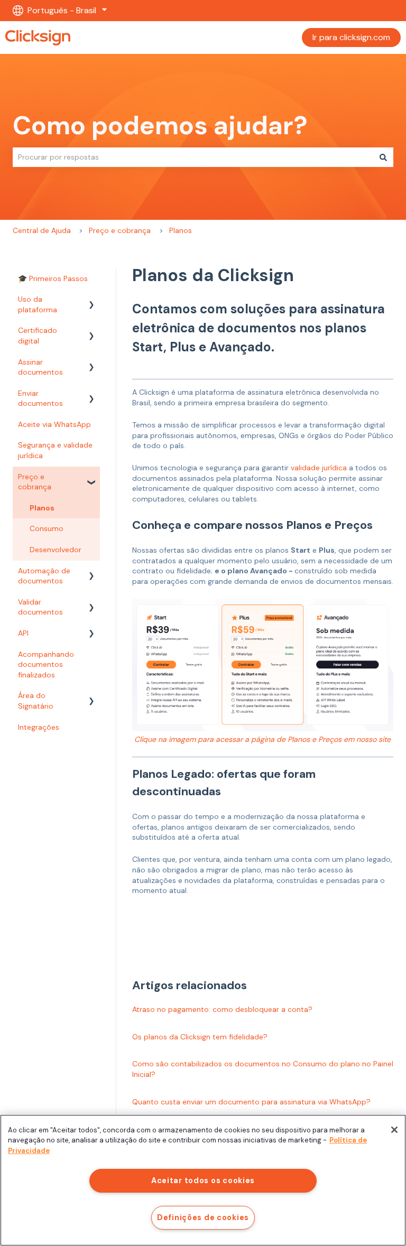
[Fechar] (394, 1129)
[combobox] (193, 156)
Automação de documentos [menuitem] (44, 576)
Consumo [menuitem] (46, 528)
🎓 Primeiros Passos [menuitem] (53, 278)
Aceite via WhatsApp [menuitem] (54, 424)
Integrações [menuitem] (38, 727)
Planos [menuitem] (42, 508)
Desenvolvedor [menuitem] (55, 549)
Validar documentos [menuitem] (40, 607)
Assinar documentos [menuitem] (40, 367)
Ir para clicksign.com (351, 37)
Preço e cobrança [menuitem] (34, 482)
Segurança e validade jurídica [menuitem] (55, 450)
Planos (180, 230)
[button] (91, 301)
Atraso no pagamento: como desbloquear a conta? (222, 1009)
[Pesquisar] (383, 156)
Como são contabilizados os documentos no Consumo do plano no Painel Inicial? (262, 1069)
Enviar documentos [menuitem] (40, 398)
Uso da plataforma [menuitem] (37, 304)
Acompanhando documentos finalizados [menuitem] (46, 664)
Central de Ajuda (42, 230)
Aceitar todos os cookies (203, 1180)
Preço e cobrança (120, 230)
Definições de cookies (203, 1217)
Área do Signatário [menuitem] (35, 701)
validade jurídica (319, 467)
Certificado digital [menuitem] (37, 336)
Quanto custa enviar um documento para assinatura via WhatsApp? (251, 1101)
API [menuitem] (23, 633)
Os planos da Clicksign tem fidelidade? (199, 1037)
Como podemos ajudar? (160, 125)
